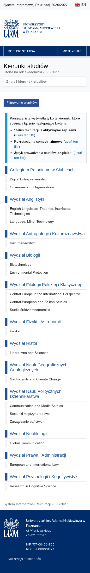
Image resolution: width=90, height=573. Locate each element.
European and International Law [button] (34, 464)
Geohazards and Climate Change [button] (35, 379)
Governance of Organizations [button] (32, 187)
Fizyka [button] (15, 331)
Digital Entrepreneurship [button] (28, 179)
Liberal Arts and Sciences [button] (29, 353)
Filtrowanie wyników (21, 102)
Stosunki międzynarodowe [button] (30, 414)
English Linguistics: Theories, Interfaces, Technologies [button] (40, 211)
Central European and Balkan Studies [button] (38, 302)
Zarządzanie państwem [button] (27, 421)
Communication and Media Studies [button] (36, 406)
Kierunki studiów (21, 51)
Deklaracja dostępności (24, 559)
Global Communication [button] (27, 443)
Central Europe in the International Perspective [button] (45, 294)
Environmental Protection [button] (29, 272)
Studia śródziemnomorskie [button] (30, 310)
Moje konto (72, 51)
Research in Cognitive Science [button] (33, 486)
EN (83, 4)
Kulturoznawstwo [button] (23, 243)
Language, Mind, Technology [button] (32, 221)
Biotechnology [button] (20, 264)
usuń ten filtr (24, 135)
